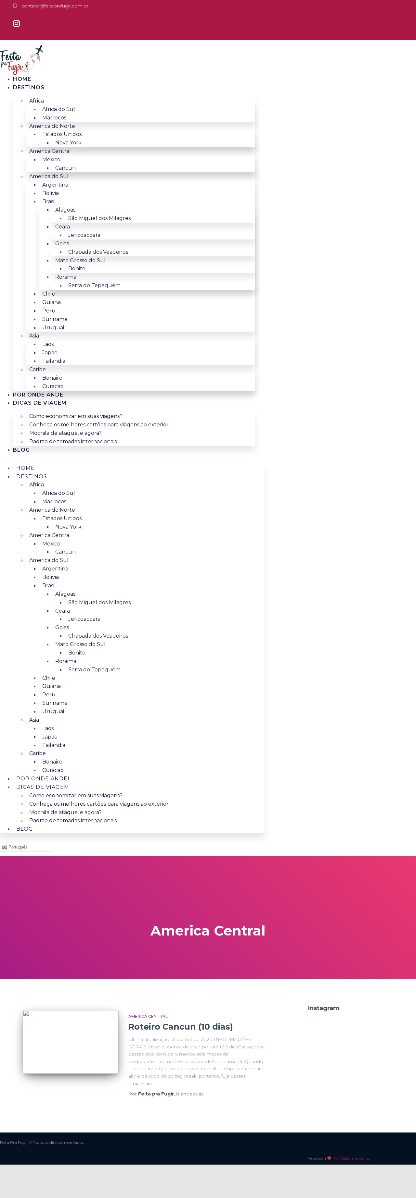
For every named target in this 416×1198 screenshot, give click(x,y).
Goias (62, 243)
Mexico (51, 159)
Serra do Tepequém (94, 285)
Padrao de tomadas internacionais (73, 441)
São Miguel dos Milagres (99, 218)
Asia (34, 336)
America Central (148, 1016)
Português (17, 847)
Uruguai (53, 327)
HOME (22, 79)
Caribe (37, 369)
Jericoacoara (84, 235)
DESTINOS (29, 87)
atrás (189, 1094)
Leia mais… (142, 1083)
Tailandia (53, 361)
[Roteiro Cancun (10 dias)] (71, 1042)
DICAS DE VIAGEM (40, 403)
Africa (36, 101)
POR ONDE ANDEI (39, 395)
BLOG (21, 450)
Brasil (49, 201)
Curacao (53, 386)
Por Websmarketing (351, 1158)
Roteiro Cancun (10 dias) (180, 1027)
